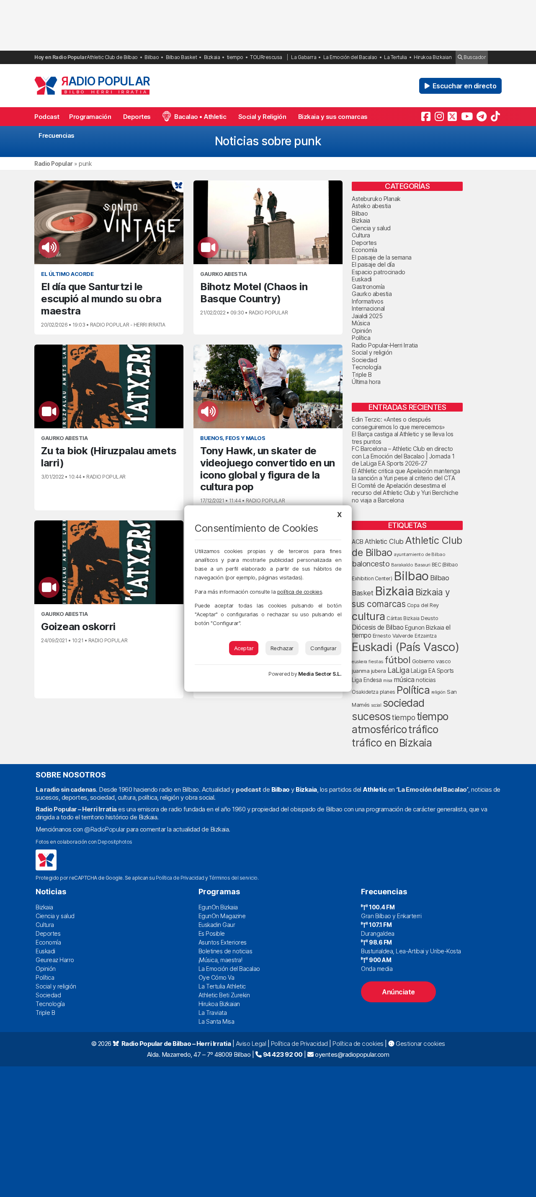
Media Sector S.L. (320, 674)
